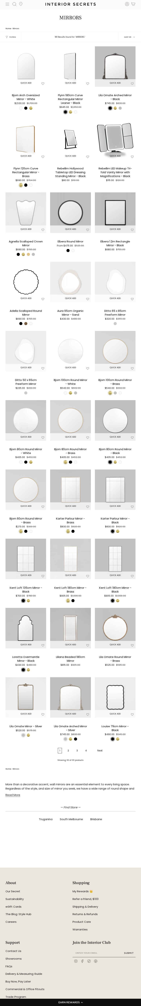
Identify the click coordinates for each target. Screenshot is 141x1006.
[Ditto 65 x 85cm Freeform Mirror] (115, 282)
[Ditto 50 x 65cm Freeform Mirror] (26, 351)
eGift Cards (13, 907)
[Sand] (28, 254)
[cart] (133, 4)
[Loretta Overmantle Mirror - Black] (26, 628)
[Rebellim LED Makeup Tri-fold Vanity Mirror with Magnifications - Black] (115, 139)
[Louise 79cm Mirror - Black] (115, 697)
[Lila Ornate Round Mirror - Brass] (115, 628)
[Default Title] (115, 323)
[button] (70, 1002)
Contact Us (13, 951)
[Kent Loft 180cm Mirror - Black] (115, 559)
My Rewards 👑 (83, 891)
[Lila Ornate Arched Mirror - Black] (115, 66)
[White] (73, 250)
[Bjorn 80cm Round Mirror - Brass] (70, 420)
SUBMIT (129, 953)
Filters (12, 37)
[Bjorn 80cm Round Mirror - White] (26, 420)
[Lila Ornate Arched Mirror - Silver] (70, 697)
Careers (11, 922)
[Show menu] (7, 4)
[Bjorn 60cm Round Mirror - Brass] (26, 490)
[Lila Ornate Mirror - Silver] (26, 697)
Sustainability (15, 899)
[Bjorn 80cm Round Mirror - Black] (115, 420)
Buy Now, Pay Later (18, 981)
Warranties (80, 929)
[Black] (18, 254)
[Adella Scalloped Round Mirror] (26, 282)
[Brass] (23, 254)
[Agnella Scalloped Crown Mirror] (26, 212)
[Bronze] (25, 323)
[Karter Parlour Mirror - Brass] (70, 490)
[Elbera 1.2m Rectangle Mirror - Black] (115, 212)
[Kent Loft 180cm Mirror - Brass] (70, 559)
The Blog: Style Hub (18, 914)
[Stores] (21, 5)
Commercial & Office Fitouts (25, 989)
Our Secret (13, 891)
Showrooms (14, 959)
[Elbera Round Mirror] (70, 212)
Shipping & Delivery (85, 907)
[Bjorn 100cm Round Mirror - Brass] (115, 351)
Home (8, 28)
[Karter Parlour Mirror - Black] (115, 490)
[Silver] (33, 254)
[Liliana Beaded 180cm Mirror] (70, 628)
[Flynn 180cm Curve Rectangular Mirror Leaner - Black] (70, 66)
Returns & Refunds (85, 914)
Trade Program (16, 997)
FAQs (9, 966)
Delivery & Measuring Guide (24, 974)
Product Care (82, 922)
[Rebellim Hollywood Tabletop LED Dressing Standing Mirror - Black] (70, 139)
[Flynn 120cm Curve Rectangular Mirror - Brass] (26, 139)
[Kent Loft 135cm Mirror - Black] (26, 559)
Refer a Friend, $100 (86, 899)
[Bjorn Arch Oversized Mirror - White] (26, 66)
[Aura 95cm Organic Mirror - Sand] (70, 282)
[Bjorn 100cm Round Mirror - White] (70, 351)
